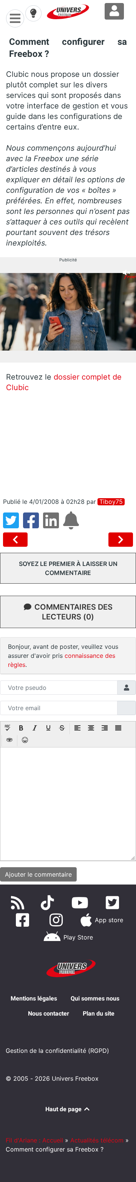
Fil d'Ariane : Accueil (34, 1140)
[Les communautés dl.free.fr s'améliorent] (17, 539)
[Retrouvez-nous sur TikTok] (49, 902)
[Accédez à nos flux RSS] (19, 902)
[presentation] (8, 728)
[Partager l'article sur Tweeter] (13, 525)
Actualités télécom (97, 1140)
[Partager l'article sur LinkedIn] (53, 525)
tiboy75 (111, 501)
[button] (7, 728)
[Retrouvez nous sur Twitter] (113, 902)
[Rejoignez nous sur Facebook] (24, 920)
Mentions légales (34, 998)
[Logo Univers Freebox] (68, 11)
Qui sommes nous (95, 998)
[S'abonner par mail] (72, 525)
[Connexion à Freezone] (114, 11)
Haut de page (64, 1109)
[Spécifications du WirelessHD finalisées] (120, 539)
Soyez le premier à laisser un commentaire (68, 568)
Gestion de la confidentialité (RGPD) (57, 1050)
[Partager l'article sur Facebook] (33, 525)
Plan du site (98, 1013)
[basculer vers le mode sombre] (33, 13)
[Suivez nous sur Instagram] (57, 920)
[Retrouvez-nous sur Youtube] (81, 902)
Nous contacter (48, 1013)
